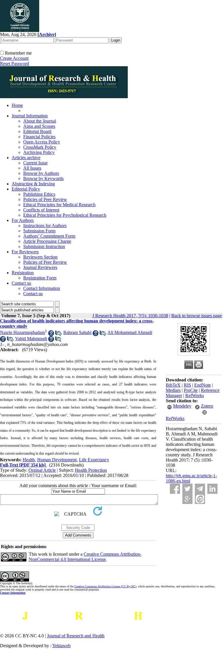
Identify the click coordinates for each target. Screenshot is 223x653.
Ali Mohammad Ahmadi (129, 332)
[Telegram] (200, 489)
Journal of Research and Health (76, 635)
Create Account (14, 58)
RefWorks (194, 395)
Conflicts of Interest (41, 209)
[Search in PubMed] (58, 334)
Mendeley (182, 405)
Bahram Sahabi (77, 332)
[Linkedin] (212, 489)
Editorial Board (37, 131)
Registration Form (39, 277)
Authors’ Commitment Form (49, 236)
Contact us (21, 283)
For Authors (23, 220)
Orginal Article (42, 470)
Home (17, 105)
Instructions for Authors (44, 225)
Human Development (57, 459)
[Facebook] (175, 489)
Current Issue (35, 162)
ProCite (191, 390)
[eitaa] (200, 499)
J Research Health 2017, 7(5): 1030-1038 (130, 315)
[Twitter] (187, 489)
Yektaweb (61, 645)
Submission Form (39, 230)
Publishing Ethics (39, 194)
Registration (23, 272)
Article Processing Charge (47, 241)
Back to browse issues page (196, 315)
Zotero (207, 405)
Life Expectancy (94, 459)
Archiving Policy (39, 152)
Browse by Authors (41, 173)
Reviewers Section (40, 256)
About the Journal (39, 121)
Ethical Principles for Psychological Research (64, 215)
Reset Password (14, 63)
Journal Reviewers (40, 267)
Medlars (173, 390)
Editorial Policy (26, 188)
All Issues (32, 168)
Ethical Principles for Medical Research (59, 204)
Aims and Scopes (39, 126)
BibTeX (173, 385)
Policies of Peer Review (45, 199)
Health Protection (91, 470)
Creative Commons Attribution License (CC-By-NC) (105, 586)
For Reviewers (25, 251)
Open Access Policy (41, 141)
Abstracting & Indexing (33, 183)
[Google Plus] (187, 499)
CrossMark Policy (39, 147)
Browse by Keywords (43, 178)
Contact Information (41, 288)
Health (29, 459)
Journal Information (30, 115)
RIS (187, 385)
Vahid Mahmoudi (31, 338)
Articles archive (26, 157)
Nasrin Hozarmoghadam (22, 332)
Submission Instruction (44, 246)
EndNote (202, 385)
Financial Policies (39, 136)
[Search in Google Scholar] (51, 334)
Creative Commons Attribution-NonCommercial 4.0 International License (85, 557)
